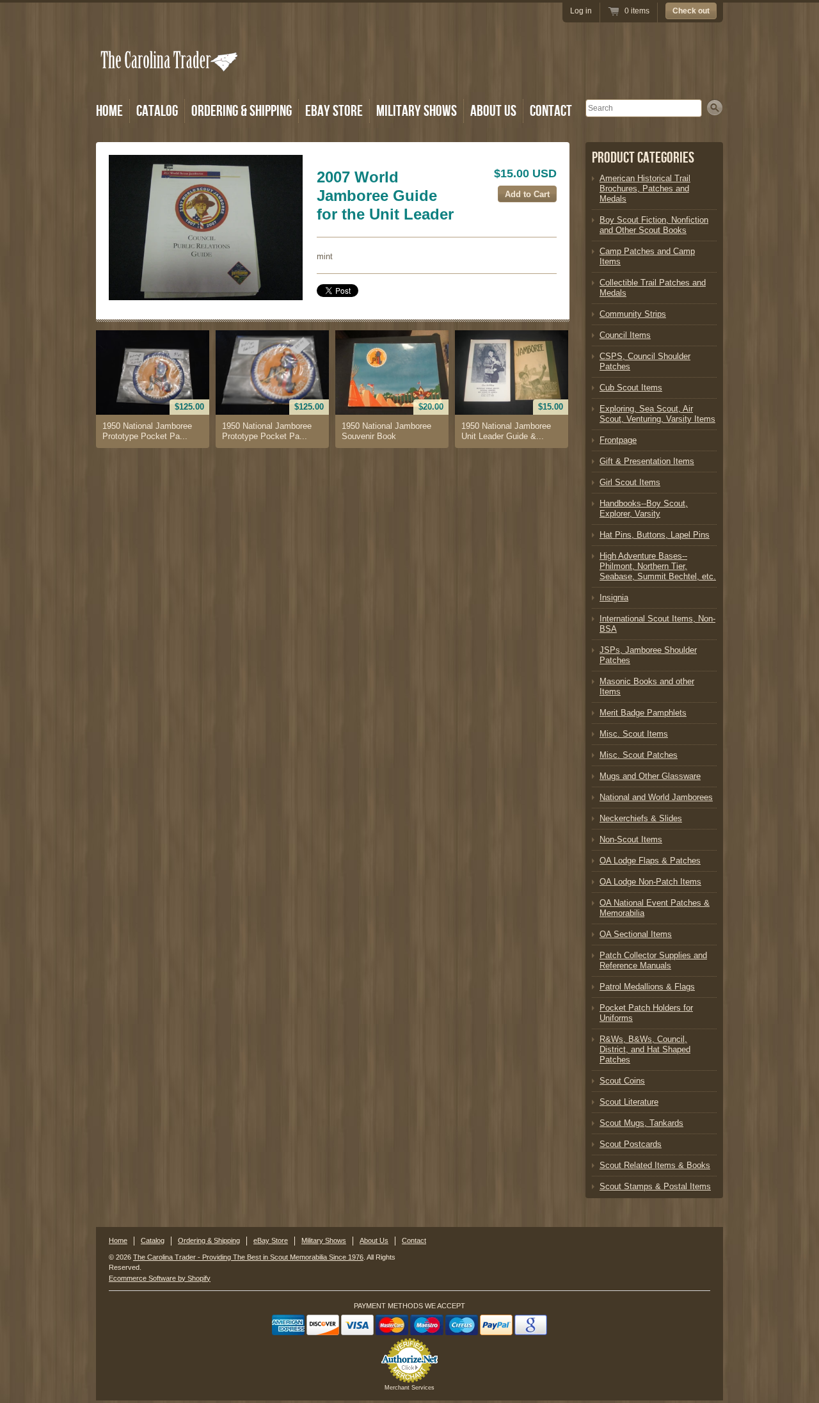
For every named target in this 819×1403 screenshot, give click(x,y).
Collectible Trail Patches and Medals (653, 288)
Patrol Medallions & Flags (647, 986)
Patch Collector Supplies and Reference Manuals (653, 960)
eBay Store (334, 111)
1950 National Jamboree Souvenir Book (386, 431)
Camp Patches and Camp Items (647, 256)
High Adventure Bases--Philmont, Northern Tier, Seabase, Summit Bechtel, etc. (658, 566)
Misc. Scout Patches (639, 755)
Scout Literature (629, 1102)
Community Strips (633, 314)
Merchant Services (409, 1387)
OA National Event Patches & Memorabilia (655, 908)
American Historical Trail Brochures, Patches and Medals (645, 188)
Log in (581, 10)
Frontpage (618, 440)
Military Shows (416, 111)
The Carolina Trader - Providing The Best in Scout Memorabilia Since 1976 (248, 1257)
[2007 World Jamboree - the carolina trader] (206, 227)
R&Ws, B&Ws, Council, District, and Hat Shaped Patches (645, 1049)
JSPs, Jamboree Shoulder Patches (648, 655)
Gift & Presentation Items (647, 461)
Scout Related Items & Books (655, 1165)
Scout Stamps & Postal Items (655, 1186)
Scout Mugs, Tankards (641, 1123)
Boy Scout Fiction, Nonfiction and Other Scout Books (654, 225)
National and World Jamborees (656, 797)
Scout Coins (622, 1081)
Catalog (157, 111)
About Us (493, 111)
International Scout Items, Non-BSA (657, 624)
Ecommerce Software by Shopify (160, 1278)
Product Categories (643, 157)
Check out (691, 10)
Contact (551, 111)
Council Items (625, 335)
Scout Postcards (631, 1144)
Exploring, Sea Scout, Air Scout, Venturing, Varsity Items (657, 414)
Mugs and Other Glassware (650, 776)
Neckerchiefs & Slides (641, 818)
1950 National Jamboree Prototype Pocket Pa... (147, 431)
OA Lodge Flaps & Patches (650, 860)
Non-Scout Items (631, 839)
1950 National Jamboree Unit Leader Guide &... (506, 431)
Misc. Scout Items (634, 734)
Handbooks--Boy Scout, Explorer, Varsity (644, 508)
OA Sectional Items (636, 934)
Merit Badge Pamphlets (643, 713)
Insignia (614, 597)
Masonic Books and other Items (647, 686)
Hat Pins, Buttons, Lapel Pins (655, 535)
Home (109, 111)
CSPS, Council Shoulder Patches (645, 361)
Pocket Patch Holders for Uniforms (646, 1013)
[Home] (170, 78)
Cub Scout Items (631, 387)
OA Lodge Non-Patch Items (650, 881)
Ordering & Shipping (241, 111)
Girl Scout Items (630, 482)
